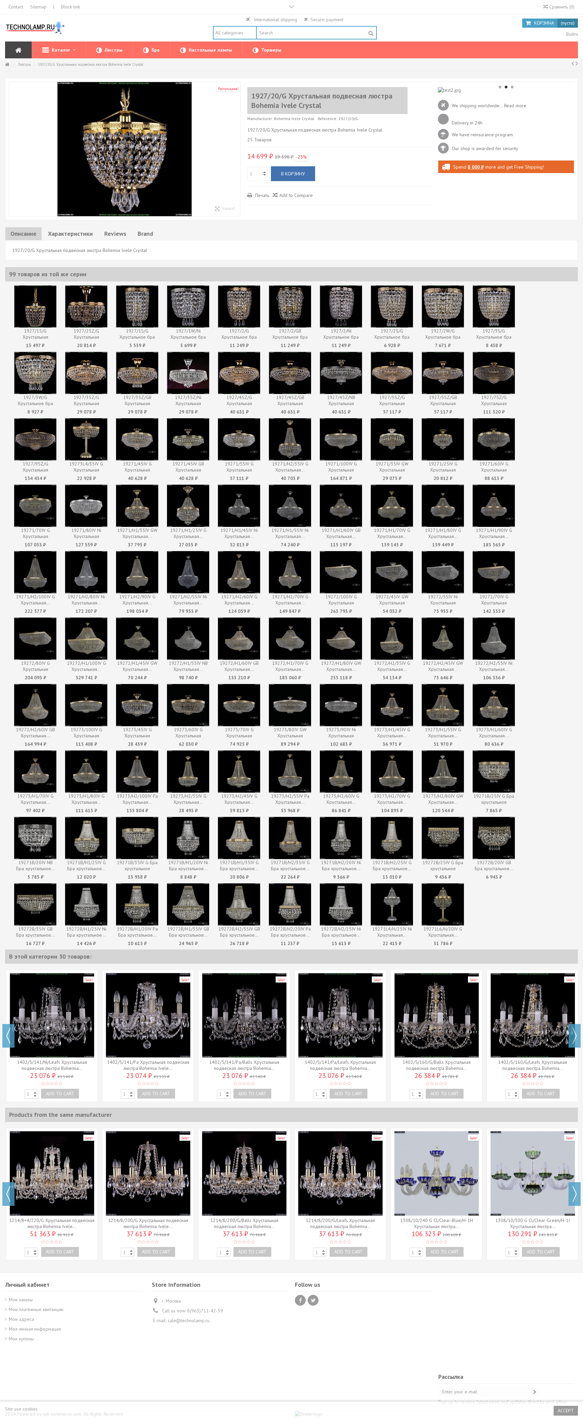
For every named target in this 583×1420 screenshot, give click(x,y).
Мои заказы (21, 1300)
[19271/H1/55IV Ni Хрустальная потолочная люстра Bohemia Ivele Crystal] (290, 505)
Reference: (327, 118)
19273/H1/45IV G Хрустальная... (392, 733)
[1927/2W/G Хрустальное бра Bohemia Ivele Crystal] (442, 306)
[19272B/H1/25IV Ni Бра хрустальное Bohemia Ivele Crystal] (86, 904)
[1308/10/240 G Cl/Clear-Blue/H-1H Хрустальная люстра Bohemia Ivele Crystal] (436, 1173)
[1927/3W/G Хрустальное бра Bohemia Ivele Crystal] (35, 372)
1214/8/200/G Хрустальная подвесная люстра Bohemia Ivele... (148, 1223)
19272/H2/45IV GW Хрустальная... (443, 666)
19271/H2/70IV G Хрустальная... (290, 600)
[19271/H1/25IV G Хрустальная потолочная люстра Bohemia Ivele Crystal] (188, 505)
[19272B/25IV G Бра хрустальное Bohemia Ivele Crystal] (442, 838)
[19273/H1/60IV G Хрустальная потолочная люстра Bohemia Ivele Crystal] (493, 705)
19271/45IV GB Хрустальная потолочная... (188, 470)
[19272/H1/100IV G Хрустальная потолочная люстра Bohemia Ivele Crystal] (86, 638)
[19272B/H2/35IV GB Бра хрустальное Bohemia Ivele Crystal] (239, 904)
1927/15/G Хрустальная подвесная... (35, 337)
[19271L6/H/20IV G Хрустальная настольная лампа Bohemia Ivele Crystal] (442, 904)
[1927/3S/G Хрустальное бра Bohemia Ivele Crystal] (493, 306)
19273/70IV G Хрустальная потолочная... (239, 736)
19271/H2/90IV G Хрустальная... (137, 600)
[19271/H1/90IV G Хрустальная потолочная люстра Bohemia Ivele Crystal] (493, 505)
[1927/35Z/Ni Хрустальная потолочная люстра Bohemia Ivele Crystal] (188, 372)
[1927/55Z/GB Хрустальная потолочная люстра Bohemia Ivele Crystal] (442, 372)
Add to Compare (296, 195)
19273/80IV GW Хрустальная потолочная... (290, 736)
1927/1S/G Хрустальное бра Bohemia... (137, 337)
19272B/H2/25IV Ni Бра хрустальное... (341, 932)
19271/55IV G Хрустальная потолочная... (239, 470)
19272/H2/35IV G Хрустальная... (392, 666)
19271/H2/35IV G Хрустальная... (290, 467)
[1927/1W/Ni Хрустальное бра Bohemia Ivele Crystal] (188, 306)
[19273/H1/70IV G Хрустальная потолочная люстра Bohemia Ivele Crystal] (35, 771)
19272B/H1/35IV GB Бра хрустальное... (188, 932)
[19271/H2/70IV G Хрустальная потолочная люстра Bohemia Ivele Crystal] (290, 572)
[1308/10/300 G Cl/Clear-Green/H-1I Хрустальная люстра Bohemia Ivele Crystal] (532, 1173)
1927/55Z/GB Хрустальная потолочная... (443, 403)
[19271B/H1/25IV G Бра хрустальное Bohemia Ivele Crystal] (86, 838)
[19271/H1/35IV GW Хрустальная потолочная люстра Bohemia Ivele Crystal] (137, 505)
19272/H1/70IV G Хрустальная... (290, 666)
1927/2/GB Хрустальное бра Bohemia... (290, 337)
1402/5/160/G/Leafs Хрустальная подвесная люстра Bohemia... (532, 1065)
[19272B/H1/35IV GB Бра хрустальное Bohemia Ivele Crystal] (188, 904)
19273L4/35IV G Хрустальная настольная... (86, 470)
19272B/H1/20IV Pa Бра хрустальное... (137, 932)
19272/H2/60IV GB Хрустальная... (35, 733)
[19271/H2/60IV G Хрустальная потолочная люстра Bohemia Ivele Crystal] (239, 572)
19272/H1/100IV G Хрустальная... (86, 666)
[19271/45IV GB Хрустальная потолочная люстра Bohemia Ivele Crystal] (188, 439)
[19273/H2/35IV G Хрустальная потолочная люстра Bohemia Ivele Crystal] (188, 771)
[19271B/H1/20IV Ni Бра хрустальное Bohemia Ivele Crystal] (188, 838)
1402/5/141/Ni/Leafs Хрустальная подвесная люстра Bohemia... (52, 1065)
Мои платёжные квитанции (36, 1309)
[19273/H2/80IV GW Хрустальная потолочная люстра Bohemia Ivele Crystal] (442, 771)
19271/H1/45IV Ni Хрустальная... (239, 533)
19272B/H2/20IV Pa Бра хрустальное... (290, 932)
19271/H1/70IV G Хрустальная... (392, 533)
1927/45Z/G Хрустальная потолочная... (239, 403)
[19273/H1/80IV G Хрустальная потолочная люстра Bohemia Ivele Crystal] (86, 771)
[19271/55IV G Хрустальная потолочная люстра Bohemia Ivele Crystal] (239, 439)
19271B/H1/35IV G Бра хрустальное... (239, 865)
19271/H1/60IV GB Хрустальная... (341, 533)
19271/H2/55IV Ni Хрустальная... (188, 600)
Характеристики (70, 233)
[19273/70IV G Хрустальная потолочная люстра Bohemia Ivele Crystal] (239, 705)
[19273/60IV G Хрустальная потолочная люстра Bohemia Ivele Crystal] (188, 705)
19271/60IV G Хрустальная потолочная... (493, 470)
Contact (15, 7)
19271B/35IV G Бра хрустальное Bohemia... (137, 868)
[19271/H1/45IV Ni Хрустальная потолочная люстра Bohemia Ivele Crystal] (239, 505)
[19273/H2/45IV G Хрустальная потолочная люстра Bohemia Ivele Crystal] (239, 771)
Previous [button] (8, 1036)
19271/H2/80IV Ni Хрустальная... (86, 600)
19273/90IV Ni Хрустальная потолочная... (341, 736)
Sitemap (38, 7)
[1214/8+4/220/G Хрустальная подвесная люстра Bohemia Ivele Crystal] (51, 1173)
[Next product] (577, 63)
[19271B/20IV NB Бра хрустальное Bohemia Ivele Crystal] (35, 838)
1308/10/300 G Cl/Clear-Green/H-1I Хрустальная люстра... (532, 1223)
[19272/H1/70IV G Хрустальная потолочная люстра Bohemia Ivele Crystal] (290, 638)
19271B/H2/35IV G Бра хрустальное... (290, 865)
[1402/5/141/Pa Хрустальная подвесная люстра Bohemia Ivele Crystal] (148, 1015)
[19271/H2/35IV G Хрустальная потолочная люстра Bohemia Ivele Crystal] (290, 439)
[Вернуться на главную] (7, 64)
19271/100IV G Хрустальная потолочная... (341, 470)
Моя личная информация (35, 1329)
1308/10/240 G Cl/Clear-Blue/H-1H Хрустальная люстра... (436, 1223)
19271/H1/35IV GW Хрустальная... (137, 533)
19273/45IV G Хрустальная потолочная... (137, 736)
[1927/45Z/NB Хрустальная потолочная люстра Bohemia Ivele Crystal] (341, 372)
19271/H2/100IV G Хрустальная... (35, 600)
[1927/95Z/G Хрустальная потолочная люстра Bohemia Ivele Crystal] (35, 439)
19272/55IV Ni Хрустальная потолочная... (443, 603)
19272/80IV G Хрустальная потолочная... (35, 669)
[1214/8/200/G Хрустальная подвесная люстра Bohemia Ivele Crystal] (148, 1173)
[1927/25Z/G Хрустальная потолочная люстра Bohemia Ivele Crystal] (86, 306)
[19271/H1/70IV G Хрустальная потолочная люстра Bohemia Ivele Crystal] (391, 505)
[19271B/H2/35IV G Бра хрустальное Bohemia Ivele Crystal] (290, 838)
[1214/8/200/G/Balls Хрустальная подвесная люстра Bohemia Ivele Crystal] (244, 1173)
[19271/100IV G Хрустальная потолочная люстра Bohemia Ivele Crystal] (341, 439)
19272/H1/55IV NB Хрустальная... (188, 666)
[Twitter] (313, 1300)
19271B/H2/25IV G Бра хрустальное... (392, 865)
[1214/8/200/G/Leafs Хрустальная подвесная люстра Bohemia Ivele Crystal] (340, 1173)
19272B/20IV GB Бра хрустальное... (494, 865)
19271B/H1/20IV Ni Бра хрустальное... (188, 865)
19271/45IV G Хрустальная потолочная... (137, 470)
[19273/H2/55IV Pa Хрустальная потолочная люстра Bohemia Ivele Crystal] (290, 771)
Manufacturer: (260, 118)
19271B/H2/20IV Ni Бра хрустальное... (341, 865)
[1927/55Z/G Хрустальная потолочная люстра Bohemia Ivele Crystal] (391, 372)
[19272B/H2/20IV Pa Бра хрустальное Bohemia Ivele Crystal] (290, 904)
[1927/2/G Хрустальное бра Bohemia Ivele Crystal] (239, 306)
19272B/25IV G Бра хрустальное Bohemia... (442, 868)
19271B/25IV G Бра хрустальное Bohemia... (493, 802)
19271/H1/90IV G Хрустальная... (494, 533)
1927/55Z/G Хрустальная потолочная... (392, 403)
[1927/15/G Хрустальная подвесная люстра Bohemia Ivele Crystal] (35, 306)
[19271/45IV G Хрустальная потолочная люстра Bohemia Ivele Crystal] (137, 439)
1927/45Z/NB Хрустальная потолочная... (341, 403)
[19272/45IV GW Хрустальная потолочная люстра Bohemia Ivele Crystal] (391, 572)
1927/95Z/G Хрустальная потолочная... (35, 470)
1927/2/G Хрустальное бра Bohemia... (239, 337)
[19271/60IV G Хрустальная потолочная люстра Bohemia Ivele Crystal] (493, 439)
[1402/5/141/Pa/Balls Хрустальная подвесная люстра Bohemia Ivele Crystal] (244, 1015)
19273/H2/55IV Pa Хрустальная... (290, 799)
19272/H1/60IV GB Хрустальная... (239, 666)
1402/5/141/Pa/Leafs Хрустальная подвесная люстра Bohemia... (340, 1065)
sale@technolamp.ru (189, 1320)
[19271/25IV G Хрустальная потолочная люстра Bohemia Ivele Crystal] (442, 439)
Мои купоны (21, 1339)
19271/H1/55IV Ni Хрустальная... (290, 533)
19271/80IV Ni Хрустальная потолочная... (86, 536)
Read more (515, 106)
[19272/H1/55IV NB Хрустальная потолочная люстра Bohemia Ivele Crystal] (188, 638)
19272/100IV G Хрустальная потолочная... (341, 603)
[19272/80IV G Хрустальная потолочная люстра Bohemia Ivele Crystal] (35, 638)
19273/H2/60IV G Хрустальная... (341, 799)
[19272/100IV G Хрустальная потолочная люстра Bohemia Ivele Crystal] (341, 572)
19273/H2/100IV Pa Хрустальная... (137, 799)
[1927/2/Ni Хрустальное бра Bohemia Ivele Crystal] (341, 306)
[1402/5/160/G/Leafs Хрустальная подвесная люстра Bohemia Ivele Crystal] (532, 1015)
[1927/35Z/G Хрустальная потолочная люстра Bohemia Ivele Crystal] (86, 372)
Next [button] (574, 1036)
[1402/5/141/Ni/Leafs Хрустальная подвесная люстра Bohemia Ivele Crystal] (51, 1015)
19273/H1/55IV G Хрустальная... (443, 733)
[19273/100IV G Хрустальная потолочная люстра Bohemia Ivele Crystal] (86, 705)
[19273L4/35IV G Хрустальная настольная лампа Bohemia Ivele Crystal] (86, 439)
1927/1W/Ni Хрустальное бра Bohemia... (188, 337)
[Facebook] (300, 1300)
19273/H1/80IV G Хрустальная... (86, 799)
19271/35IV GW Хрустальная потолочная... (392, 470)
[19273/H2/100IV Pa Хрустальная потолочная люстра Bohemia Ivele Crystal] (137, 771)
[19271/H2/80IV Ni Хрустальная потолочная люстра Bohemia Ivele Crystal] (86, 572)
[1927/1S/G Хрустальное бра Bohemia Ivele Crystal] (137, 306)
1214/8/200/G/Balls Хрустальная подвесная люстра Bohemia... (244, 1223)
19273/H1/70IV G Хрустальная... (35, 799)
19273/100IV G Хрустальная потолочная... (86, 736)
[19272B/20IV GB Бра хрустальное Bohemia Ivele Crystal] (493, 838)
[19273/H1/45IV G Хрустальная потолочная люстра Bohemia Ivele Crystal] (391, 705)
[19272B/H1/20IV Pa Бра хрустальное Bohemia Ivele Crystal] (137, 904)
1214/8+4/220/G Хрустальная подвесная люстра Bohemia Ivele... (51, 1223)
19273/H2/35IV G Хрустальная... (188, 799)
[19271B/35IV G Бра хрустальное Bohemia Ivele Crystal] (137, 838)
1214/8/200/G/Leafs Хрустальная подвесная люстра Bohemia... (340, 1223)
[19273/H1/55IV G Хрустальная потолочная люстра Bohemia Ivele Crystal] (442, 705)
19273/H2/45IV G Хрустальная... (239, 799)
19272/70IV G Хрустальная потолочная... (493, 603)
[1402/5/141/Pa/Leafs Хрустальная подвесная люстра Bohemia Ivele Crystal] (340, 1015)
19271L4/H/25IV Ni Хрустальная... (392, 932)
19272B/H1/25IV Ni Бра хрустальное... (86, 932)
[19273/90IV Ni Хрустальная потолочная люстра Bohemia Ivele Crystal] (341, 705)
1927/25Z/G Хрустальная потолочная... (86, 337)
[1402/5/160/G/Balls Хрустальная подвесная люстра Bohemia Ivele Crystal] (436, 1015)
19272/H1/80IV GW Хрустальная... (341, 666)
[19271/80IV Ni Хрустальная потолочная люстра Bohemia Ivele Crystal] (86, 505)
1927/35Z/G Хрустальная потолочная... (86, 403)
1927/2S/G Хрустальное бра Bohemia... (392, 337)
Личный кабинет (27, 1284)
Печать (261, 195)
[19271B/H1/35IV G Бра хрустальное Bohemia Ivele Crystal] (239, 838)
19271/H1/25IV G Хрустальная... (188, 533)
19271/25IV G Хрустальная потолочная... (442, 470)
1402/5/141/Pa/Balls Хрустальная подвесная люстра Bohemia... (244, 1065)
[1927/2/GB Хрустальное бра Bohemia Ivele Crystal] (290, 306)
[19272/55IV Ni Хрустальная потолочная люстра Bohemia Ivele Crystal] (442, 572)
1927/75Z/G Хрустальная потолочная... (494, 403)
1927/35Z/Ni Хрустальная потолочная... (188, 403)
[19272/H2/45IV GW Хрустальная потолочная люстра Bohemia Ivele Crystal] (442, 638)
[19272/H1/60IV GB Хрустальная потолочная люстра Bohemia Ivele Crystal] (239, 638)
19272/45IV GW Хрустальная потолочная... (392, 603)
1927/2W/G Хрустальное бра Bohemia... (443, 337)
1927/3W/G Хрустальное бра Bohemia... (35, 403)
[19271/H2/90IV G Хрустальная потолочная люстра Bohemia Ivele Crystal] (137, 572)
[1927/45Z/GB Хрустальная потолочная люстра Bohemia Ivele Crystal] (290, 372)
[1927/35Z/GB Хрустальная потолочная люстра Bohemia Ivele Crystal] (137, 372)
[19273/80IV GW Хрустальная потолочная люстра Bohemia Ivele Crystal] (290, 705)
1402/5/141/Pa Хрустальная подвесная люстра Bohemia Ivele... (148, 1065)
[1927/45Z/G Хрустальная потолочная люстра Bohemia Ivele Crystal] (239, 372)
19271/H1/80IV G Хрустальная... (443, 533)
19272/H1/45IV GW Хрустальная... (137, 666)
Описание (23, 233)
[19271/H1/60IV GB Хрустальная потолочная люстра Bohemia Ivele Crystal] (341, 505)
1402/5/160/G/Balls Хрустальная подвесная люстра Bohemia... (436, 1065)
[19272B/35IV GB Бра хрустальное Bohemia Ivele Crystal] (35, 904)
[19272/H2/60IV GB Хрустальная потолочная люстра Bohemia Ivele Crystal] (35, 705)
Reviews (115, 233)
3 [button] (512, 87)
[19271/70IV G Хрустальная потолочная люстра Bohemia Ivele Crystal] (35, 505)
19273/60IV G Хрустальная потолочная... (188, 736)
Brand (145, 233)
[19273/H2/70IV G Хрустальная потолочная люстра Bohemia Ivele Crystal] (391, 771)
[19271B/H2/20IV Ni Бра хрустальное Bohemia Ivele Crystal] (341, 838)
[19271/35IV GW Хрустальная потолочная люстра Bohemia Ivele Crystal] (391, 439)
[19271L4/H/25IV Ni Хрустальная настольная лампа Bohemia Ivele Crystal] (391, 904)
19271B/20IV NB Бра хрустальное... (35, 865)
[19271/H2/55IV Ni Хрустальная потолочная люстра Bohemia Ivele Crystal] (188, 572)
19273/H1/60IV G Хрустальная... (494, 733)
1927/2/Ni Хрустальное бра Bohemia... (341, 337)
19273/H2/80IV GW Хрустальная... (443, 799)
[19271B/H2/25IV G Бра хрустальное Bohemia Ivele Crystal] (391, 838)
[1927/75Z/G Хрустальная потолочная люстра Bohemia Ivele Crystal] (493, 372)
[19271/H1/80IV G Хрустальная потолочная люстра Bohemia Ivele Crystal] (442, 505)
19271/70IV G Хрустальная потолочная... (35, 536)
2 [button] (506, 87)
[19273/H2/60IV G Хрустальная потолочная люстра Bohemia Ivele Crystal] (341, 771)
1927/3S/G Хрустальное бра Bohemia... (493, 337)
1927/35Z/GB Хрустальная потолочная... (137, 403)
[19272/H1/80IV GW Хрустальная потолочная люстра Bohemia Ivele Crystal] (341, 638)
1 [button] (500, 87)
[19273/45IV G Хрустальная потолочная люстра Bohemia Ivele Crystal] (137, 705)
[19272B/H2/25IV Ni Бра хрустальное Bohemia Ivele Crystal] (341, 904)
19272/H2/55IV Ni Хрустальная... (493, 666)
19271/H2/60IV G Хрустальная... (239, 600)
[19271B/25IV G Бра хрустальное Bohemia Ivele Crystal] (493, 771)
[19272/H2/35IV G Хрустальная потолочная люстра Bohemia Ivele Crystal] (391, 638)
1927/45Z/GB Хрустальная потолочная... (290, 403)
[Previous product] (573, 63)
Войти (571, 34)
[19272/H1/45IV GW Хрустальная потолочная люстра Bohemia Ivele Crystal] (137, 638)
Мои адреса (21, 1319)
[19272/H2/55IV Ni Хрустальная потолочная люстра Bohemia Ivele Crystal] (493, 638)
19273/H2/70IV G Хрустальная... (392, 799)
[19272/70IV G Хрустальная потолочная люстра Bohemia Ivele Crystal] (493, 572)
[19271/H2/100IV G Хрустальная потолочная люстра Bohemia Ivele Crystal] (35, 572)
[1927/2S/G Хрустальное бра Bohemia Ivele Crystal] (391, 306)
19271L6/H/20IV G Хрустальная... (442, 932)
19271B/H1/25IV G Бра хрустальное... (86, 865)
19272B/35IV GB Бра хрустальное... (35, 932)
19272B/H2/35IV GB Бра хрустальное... (239, 932)
